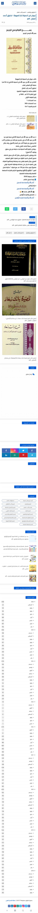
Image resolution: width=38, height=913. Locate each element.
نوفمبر (30, 667)
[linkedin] (6, 455)
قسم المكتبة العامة (28, 524)
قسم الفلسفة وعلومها (28, 521)
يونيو (31, 611)
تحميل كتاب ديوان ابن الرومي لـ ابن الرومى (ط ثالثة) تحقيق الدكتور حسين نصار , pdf (20, 280)
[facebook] (32, 450)
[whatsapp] (15, 455)
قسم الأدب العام (21, 12)
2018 (32, 871)
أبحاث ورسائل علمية (28, 501)
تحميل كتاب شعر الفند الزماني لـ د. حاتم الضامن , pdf (15, 125)
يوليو (31, 608)
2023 (32, 702)
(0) (2, 22)
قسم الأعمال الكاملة (10, 507)
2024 (32, 661)
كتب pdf (8, 233)
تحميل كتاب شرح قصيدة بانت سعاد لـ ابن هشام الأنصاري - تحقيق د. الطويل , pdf (20, 319)
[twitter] (23, 450)
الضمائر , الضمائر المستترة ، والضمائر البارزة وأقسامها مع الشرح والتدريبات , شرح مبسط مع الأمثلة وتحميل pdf (15, 549)
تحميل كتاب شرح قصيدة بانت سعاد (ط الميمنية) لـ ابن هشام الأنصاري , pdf (20, 359)
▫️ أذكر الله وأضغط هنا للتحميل (26, 182)
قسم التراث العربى (10, 511)
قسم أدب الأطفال (10, 504)
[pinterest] (23, 455)
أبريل (31, 617)
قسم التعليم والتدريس (10, 514)
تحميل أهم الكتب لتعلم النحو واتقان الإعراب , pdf (16, 576)
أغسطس (30, 605)
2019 (32, 830)
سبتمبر (30, 674)
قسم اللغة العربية (10, 521)
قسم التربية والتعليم (28, 514)
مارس (30, 620)
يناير (31, 627)
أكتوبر (31, 670)
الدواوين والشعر (31, 12)
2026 (32, 602)
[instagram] (15, 450)
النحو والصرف (28, 504)
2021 (32, 755)
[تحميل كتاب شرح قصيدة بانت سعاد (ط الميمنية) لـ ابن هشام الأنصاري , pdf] (19, 339)
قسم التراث (28, 511)
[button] (23, 209)
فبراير (31, 623)
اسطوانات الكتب (10, 501)
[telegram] (32, 455)
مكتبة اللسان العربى (10, 900)
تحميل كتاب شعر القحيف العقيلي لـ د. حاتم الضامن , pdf (16, 117)
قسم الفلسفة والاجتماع (10, 518)
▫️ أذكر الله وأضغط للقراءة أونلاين (25, 197)
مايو (31, 614)
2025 (32, 630)
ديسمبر (30, 633)
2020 (32, 789)
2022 (32, 727)
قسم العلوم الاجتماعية (27, 518)
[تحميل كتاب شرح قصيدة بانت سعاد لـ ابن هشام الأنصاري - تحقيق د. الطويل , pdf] (19, 299)
